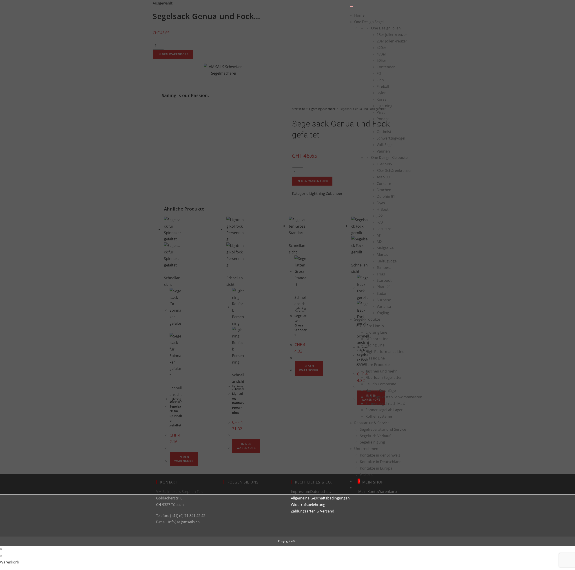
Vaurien (383, 151)
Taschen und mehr (381, 371)
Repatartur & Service (371, 422)
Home (359, 15)
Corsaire (384, 183)
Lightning (384, 105)
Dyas (381, 202)
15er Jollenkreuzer (392, 34)
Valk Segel (385, 144)
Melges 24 (385, 248)
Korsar (382, 99)
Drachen (384, 189)
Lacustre (384, 228)
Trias (381, 274)
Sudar (382, 293)
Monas (382, 254)
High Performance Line (384, 351)
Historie (366, 474)
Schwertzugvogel (391, 138)
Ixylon (382, 92)
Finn (380, 80)
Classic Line (375, 358)
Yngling (383, 312)
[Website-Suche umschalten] (355, 487)
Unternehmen (366, 448)
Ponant (383, 118)
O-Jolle (382, 125)
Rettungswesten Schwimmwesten (393, 397)
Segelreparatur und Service (383, 429)
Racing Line (375, 345)
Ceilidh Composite (380, 383)
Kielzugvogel (387, 261)
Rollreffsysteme (378, 416)
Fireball (383, 86)
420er (381, 47)
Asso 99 (383, 177)
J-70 (380, 222)
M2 (379, 241)
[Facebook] (226, 496)
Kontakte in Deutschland (381, 461)
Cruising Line (376, 332)
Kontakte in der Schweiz (380, 455)
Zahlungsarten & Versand (312, 511)
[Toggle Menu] (351, 6)
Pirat (381, 112)
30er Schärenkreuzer (394, 170)
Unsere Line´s (372, 325)
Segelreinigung (372, 442)
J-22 (380, 215)
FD (379, 73)
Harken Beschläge (380, 390)
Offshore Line (376, 338)
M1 (379, 235)
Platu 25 (383, 286)
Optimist (384, 131)
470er (381, 54)
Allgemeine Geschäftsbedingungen (320, 498)
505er (381, 60)
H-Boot (383, 209)
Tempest (384, 267)
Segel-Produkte (367, 319)
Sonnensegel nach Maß (385, 403)
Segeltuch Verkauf (375, 435)
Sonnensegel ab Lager (384, 409)
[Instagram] (226, 512)
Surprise (384, 299)
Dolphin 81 (386, 196)
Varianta (384, 306)
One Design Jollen (386, 28)
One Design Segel (369, 21)
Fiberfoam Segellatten (383, 377)
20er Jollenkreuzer (392, 41)
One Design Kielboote (389, 157)
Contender (386, 66)
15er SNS (384, 164)
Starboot (384, 280)
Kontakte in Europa (376, 468)
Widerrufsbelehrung (308, 504)
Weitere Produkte (375, 364)
